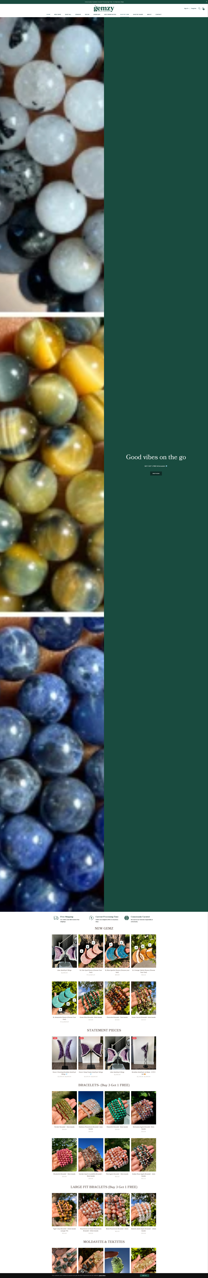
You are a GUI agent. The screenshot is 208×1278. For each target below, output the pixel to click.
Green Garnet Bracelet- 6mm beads (144, 1017)
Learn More (102, 1275)
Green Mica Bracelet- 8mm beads (91, 1017)
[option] (68, 919)
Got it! (144, 1275)
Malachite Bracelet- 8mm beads (117, 1127)
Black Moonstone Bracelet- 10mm (117, 1229)
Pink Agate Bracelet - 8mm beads (117, 1174)
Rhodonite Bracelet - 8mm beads (64, 1174)
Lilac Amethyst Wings (64, 970)
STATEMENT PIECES (104, 1030)
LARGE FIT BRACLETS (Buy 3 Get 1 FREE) (104, 1187)
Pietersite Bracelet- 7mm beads (117, 1017)
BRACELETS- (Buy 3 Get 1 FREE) (104, 1085)
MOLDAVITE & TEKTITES (104, 1242)
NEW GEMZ (104, 928)
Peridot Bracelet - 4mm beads (64, 1127)
